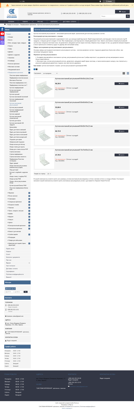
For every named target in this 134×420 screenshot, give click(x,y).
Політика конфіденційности (15, 274)
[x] (36, 69)
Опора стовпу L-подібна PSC (18, 176)
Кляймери (12, 61)
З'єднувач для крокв (16, 139)
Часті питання (10, 266)
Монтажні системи (14, 66)
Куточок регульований (16, 107)
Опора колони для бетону (17, 144)
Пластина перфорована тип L (18, 83)
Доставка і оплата (69, 21)
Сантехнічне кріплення (15, 228)
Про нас (40, 21)
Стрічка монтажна (15, 152)
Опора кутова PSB (15, 179)
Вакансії (8, 277)
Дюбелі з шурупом (14, 55)
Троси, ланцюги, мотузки (16, 210)
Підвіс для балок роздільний (18, 137)
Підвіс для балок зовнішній (18, 129)
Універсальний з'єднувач (17, 142)
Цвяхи (10, 222)
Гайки (10, 49)
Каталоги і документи (13, 257)
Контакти (54, 21)
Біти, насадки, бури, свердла (17, 43)
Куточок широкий (15, 114)
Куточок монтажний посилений (19, 96)
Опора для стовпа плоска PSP (19, 149)
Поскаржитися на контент (72, 406)
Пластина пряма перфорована (19, 75)
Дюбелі (11, 52)
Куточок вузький (14, 94)
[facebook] (34, 69)
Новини (8, 251)
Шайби (11, 213)
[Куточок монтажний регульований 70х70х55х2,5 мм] (44, 159)
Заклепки (11, 57)
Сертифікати (10, 271)
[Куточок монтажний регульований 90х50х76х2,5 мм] (44, 135)
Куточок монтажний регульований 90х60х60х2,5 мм (74, 102)
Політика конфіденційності (87, 406)
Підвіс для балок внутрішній (18, 132)
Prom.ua (76, 403)
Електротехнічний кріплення (17, 225)
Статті (8, 254)
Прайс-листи (10, 248)
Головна (11, 21)
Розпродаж (12, 237)
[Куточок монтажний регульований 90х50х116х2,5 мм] (44, 88)
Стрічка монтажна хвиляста (18, 156)
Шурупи (11, 216)
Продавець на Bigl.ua (67, 404)
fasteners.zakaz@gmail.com (15, 316)
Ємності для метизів (15, 231)
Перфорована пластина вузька (19, 78)
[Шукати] (128, 16)
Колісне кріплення (14, 63)
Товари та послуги (13, 24)
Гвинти (11, 46)
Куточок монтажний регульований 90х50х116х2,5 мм (74, 78)
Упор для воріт (14, 170)
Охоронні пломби (14, 204)
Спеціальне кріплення (15, 202)
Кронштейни (13, 127)
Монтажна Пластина (16, 80)
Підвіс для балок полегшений (18, 134)
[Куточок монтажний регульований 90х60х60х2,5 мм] (44, 111)
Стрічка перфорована (16, 154)
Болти (10, 40)
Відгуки (8, 263)
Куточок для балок (15, 120)
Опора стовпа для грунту (17, 147)
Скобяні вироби (13, 234)
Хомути (11, 219)
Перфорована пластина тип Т (18, 85)
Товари (25, 21)
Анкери (11, 37)
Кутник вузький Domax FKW (18, 185)
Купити (122, 83)
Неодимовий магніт (14, 69)
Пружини (11, 193)
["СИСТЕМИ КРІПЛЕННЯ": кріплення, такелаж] (11, 19)
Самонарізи (12, 199)
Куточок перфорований (16, 87)
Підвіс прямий (14, 163)
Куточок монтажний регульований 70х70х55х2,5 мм (74, 150)
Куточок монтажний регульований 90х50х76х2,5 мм (74, 126)
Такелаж (11, 207)
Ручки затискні (13, 196)
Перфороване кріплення (28, 24)
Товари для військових (15, 240)
